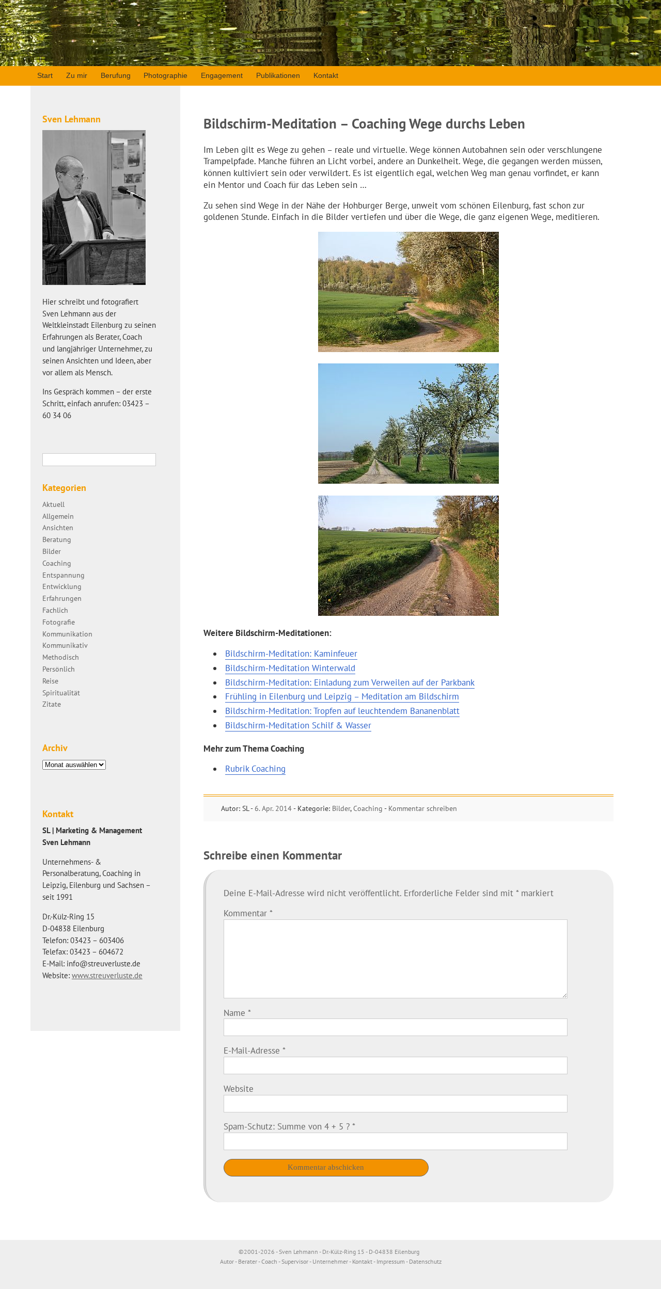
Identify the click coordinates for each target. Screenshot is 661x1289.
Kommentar (248, 913)
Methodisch (60, 657)
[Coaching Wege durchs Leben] (408, 349)
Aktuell (53, 504)
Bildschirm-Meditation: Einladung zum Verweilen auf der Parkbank (350, 682)
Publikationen (278, 75)
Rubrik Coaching (255, 768)
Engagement (222, 75)
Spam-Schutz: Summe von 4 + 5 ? (287, 1126)
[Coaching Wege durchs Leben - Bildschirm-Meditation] (408, 480)
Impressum (390, 1261)
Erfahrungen (62, 598)
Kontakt (325, 75)
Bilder (341, 808)
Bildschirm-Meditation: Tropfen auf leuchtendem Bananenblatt (342, 711)
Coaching (368, 808)
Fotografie (58, 622)
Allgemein (58, 516)
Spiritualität (61, 692)
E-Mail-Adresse (255, 1050)
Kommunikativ (65, 645)
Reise (50, 681)
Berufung (116, 75)
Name (237, 1013)
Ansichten (57, 527)
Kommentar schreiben (422, 808)
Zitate (51, 704)
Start (45, 75)
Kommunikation (67, 634)
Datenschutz (425, 1261)
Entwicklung (62, 586)
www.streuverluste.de (107, 975)
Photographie (165, 75)
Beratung (56, 539)
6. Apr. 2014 (273, 808)
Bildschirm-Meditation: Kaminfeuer (291, 653)
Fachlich (55, 610)
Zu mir (76, 75)
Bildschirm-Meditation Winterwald (290, 668)
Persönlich (58, 669)
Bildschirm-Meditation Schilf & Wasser (298, 725)
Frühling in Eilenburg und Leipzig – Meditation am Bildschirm (342, 696)
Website (239, 1088)
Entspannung (63, 575)
